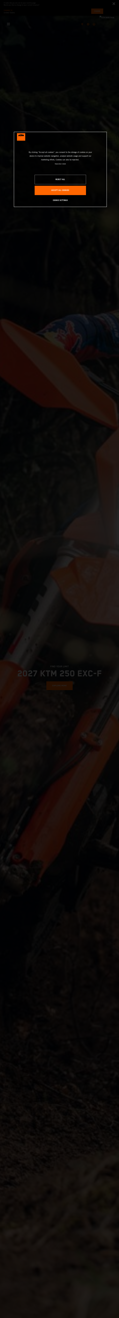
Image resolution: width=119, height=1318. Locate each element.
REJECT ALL (60, 179)
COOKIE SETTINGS (60, 200)
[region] (60, 169)
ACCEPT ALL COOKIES (60, 190)
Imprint (64, 163)
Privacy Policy (58, 163)
